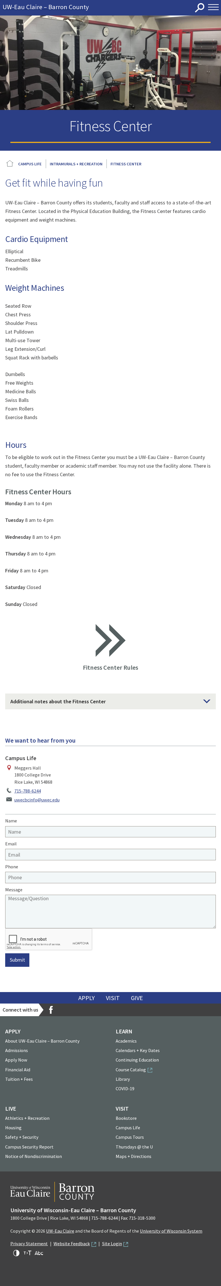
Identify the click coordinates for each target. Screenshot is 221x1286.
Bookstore (126, 1118)
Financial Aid (17, 1069)
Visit (113, 998)
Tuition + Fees (19, 1079)
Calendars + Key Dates (138, 1050)
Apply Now (16, 1060)
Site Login (112, 1243)
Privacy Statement (29, 1243)
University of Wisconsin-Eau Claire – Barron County (73, 1210)
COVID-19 (125, 1088)
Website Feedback (72, 1243)
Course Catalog (131, 1069)
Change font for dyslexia (38, 1253)
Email (11, 844)
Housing (13, 1127)
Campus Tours (130, 1137)
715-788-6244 (27, 791)
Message (13, 889)
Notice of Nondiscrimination (33, 1156)
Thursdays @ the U (134, 1147)
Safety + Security (22, 1137)
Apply (86, 998)
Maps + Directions (133, 1156)
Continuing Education (137, 1060)
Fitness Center (125, 163)
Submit (17, 959)
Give (137, 998)
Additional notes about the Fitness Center (58, 701)
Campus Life (30, 163)
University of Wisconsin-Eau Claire (104, 8)
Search (200, 8)
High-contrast (16, 1253)
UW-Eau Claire (60, 1231)
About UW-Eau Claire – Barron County (42, 1041)
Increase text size (27, 1253)
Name (11, 821)
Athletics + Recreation (27, 1118)
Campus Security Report (29, 1147)
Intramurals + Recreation (76, 163)
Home (9, 164)
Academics (126, 1041)
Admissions (16, 1050)
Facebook (51, 1010)
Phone (11, 866)
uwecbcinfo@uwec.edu (37, 800)
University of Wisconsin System (171, 1231)
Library (123, 1079)
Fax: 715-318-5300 (138, 1218)
